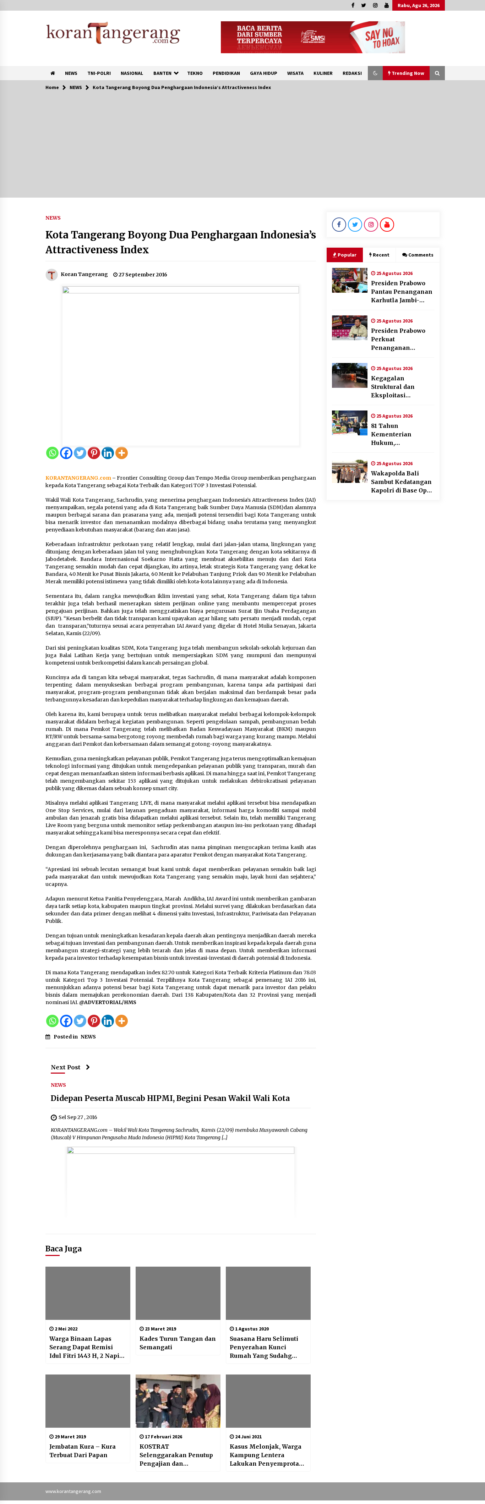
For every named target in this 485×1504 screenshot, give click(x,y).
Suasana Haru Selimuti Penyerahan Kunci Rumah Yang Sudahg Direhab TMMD (264, 1347)
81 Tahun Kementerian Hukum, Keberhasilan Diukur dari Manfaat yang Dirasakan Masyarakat (402, 434)
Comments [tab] (421, 255)
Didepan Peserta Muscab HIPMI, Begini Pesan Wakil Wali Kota (170, 1098)
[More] (121, 453)
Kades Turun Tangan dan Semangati (178, 1343)
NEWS (71, 73)
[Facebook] (66, 453)
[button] (375, 73)
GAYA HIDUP (263, 73)
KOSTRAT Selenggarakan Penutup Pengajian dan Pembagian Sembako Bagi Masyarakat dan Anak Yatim (176, 1455)
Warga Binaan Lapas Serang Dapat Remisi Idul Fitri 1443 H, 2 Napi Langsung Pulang (84, 1347)
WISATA (295, 73)
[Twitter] (80, 453)
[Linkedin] (108, 453)
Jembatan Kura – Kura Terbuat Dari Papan (82, 1451)
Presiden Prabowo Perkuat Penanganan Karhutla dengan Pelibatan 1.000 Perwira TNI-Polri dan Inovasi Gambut (401, 339)
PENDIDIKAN (226, 73)
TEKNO (195, 73)
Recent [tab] (381, 255)
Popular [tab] (347, 255)
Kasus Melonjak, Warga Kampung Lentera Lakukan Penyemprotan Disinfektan (266, 1455)
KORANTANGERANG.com (78, 478)
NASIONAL (132, 73)
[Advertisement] (242, 148)
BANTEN (162, 73)
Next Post (66, 1067)
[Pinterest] (94, 453)
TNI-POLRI (99, 73)
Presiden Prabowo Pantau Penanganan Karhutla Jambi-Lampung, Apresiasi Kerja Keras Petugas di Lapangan (401, 292)
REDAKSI (352, 73)
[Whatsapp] (52, 453)
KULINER (323, 73)
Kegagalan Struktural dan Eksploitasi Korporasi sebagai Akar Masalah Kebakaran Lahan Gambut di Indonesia (402, 387)
